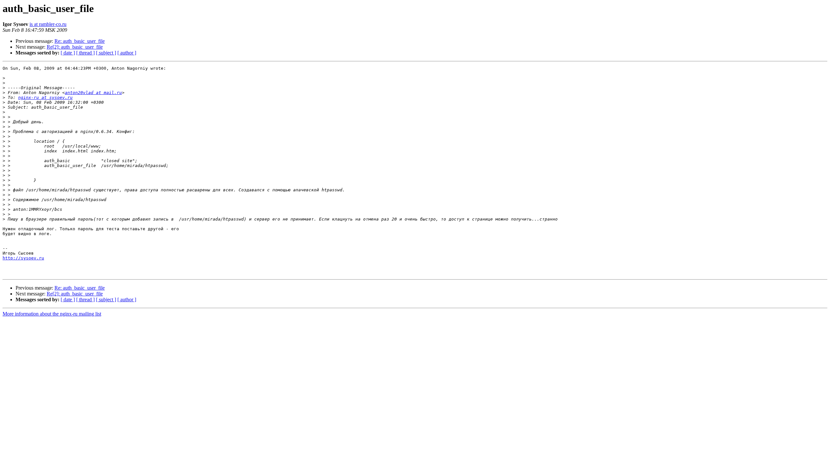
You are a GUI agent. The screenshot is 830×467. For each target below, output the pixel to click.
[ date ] (68, 52)
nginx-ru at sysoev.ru (45, 97)
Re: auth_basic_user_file (79, 41)
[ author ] (126, 52)
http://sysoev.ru (23, 258)
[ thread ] (85, 52)
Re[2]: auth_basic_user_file (75, 47)
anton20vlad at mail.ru (93, 92)
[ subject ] (106, 52)
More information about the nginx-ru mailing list (52, 314)
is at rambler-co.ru (48, 24)
